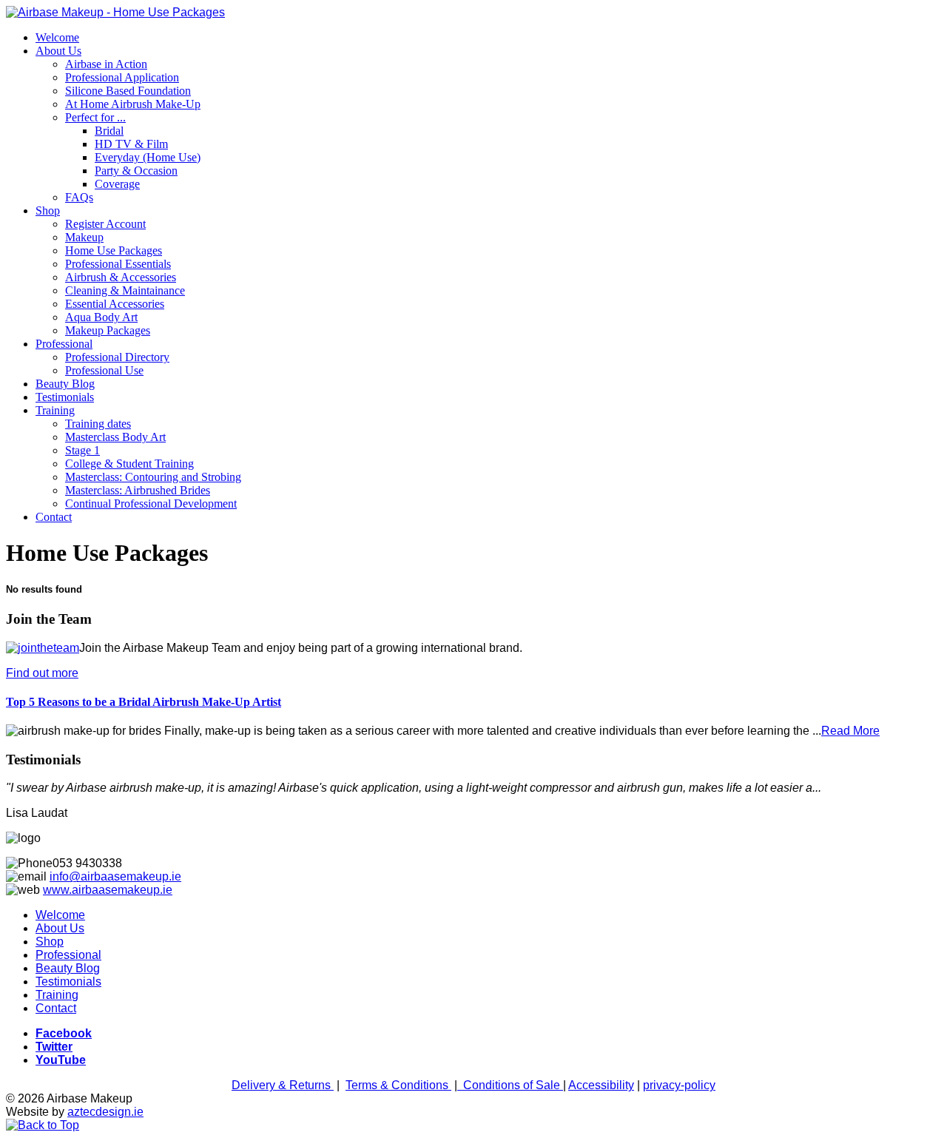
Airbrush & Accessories (120, 277)
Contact (54, 517)
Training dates (98, 423)
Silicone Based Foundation (128, 90)
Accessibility (601, 1085)
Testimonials (65, 397)
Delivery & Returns (283, 1085)
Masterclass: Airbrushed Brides (137, 490)
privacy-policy (679, 1085)
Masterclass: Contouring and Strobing (153, 477)
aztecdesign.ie (105, 1111)
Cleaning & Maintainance (125, 290)
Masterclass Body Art (115, 437)
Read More (850, 730)
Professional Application (122, 77)
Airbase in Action (106, 64)
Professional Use (104, 370)
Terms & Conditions (398, 1085)
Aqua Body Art (101, 317)
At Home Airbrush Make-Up (132, 104)
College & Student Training (129, 463)
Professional (64, 343)
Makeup (84, 237)
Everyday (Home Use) (147, 157)
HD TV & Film (131, 144)
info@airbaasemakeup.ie (115, 876)
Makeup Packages (107, 330)
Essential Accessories (114, 303)
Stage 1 (82, 450)
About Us (58, 50)
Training (55, 410)
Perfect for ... (95, 117)
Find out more (42, 673)
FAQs (79, 197)
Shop (48, 210)
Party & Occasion (136, 170)
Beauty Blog (65, 383)
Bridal (109, 130)
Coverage (117, 184)
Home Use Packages (113, 250)
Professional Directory (117, 357)
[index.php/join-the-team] (42, 648)
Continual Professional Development (151, 503)
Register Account (105, 224)
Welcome (57, 37)
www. (57, 889)
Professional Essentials (118, 263)
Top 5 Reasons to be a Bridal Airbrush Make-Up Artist (143, 702)
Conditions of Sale (513, 1085)
